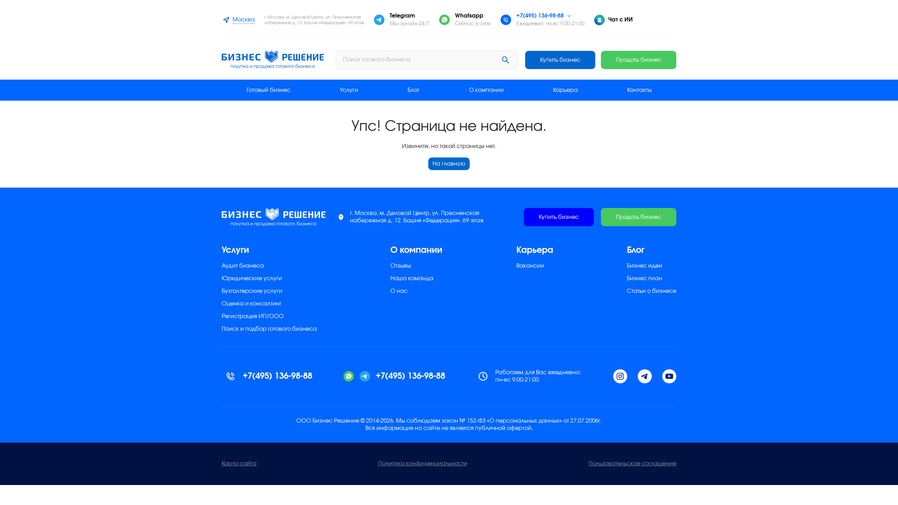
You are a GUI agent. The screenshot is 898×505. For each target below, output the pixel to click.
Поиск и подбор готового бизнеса (269, 329)
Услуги (349, 90)
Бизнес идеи (644, 266)
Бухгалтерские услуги (252, 291)
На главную (449, 164)
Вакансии (530, 266)
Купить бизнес (560, 60)
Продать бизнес (638, 60)
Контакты (639, 90)
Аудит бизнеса (243, 266)
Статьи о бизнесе (651, 291)
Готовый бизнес (268, 90)
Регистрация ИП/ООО (253, 316)
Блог (414, 90)
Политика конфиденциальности (422, 463)
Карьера (565, 90)
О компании (486, 90)
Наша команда (411, 278)
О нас (399, 291)
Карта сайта (239, 463)
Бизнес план (644, 278)
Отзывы (400, 266)
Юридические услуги (252, 278)
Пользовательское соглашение (632, 463)
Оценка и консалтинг (252, 304)
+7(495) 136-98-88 (540, 16)
